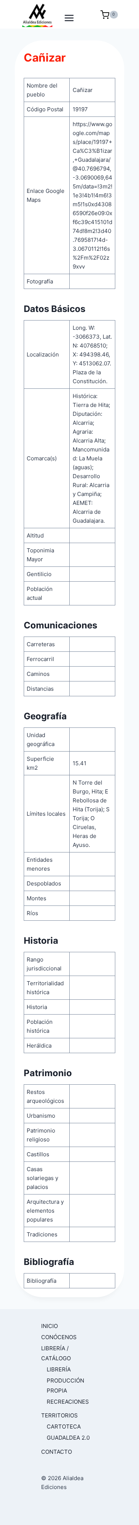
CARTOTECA (64, 1426)
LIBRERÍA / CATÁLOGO (56, 1353)
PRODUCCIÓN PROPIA (65, 1385)
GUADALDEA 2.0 (68, 1437)
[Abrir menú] (69, 14)
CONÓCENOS (59, 1337)
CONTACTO (56, 1451)
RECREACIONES (68, 1401)
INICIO (49, 1326)
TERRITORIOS (59, 1415)
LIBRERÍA (59, 1369)
